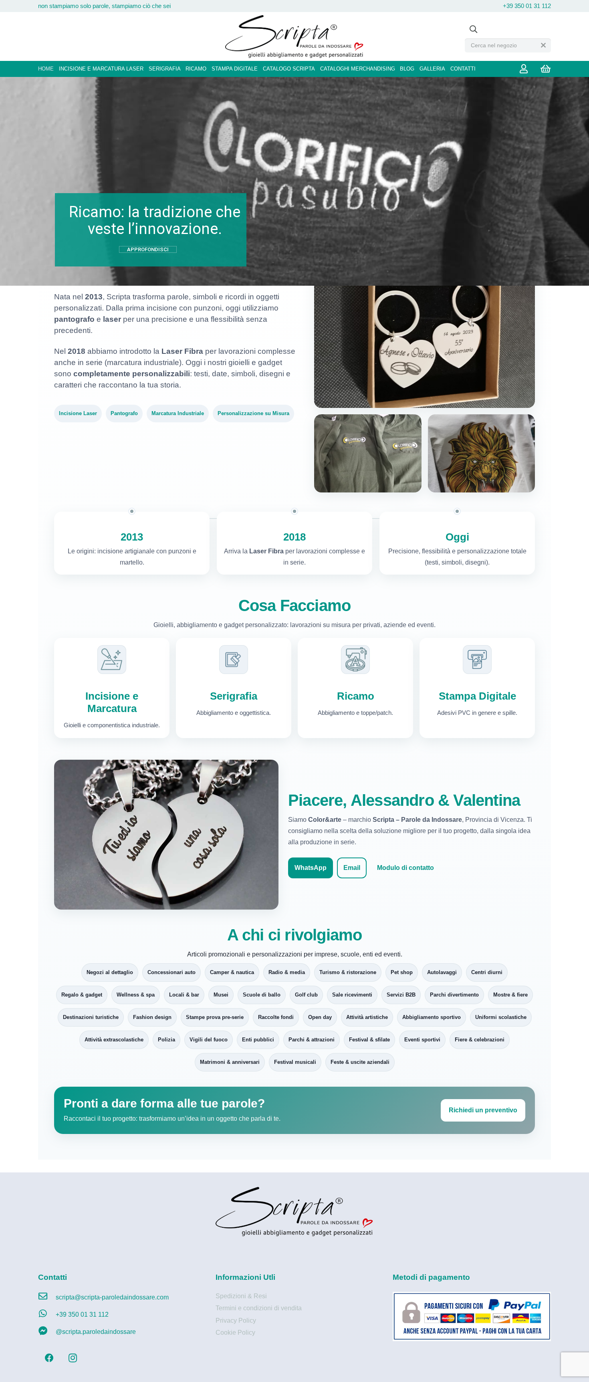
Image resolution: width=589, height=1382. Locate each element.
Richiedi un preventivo (483, 1110)
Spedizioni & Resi (241, 1296)
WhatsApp (310, 867)
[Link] (525, 69)
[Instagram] (73, 1358)
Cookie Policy (235, 1332)
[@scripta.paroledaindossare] (47, 1332)
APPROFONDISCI (148, 249)
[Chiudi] (543, 45)
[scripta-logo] (294, 37)
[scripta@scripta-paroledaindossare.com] (47, 1297)
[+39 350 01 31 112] (47, 1314)
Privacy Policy (236, 1320)
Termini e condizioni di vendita (259, 1308)
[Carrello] (545, 69)
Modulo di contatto (405, 867)
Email (351, 867)
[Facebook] (49, 1358)
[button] (473, 29)
